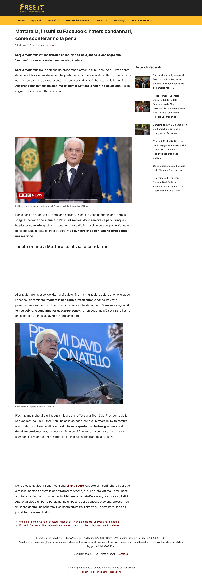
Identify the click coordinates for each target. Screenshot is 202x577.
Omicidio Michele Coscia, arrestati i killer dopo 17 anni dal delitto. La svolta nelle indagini (69, 521)
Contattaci (123, 553)
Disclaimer (102, 571)
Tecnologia (120, 20)
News (100, 20)
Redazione (115, 571)
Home (21, 20)
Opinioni (36, 20)
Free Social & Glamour (78, 20)
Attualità (51, 20)
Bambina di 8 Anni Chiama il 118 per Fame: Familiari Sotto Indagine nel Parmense (170, 129)
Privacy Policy (88, 571)
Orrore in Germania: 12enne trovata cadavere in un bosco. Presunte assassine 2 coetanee (69, 525)
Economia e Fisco (142, 20)
